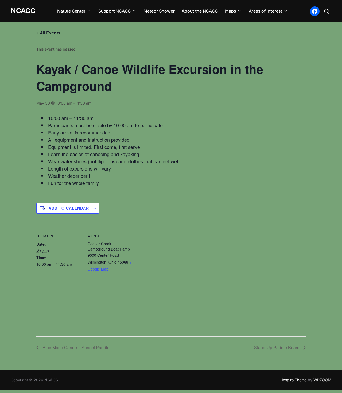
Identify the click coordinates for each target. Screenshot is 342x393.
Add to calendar (69, 208)
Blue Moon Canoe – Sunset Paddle (75, 347)
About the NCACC (200, 11)
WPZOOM (322, 379)
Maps (230, 11)
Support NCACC (114, 11)
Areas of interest (265, 11)
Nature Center (71, 11)
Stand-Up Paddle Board (277, 347)
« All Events (48, 33)
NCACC (23, 10)
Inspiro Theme (294, 379)
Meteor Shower (159, 11)
